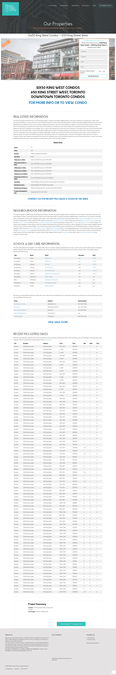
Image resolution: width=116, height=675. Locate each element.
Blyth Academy (49, 286)
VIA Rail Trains (85, 222)
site (79, 258)
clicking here (47, 340)
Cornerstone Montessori (51, 280)
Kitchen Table (32, 228)
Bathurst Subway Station (87, 220)
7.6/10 (94, 261)
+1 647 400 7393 (90, 639)
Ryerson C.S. (48, 258)
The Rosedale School (50, 283)
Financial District (82, 218)
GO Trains (75, 222)
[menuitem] (53, 5)
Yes (100, 71)
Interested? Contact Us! (71, 624)
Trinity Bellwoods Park (87, 232)
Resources (85, 5)
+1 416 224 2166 (90, 638)
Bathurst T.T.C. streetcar (58, 220)
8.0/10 (94, 273)
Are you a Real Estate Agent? (87, 72)
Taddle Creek (48, 276)
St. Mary (47, 264)
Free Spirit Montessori (20, 310)
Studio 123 (17, 307)
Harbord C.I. (48, 261)
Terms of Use (24, 668)
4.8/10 (94, 258)
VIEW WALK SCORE (58, 322)
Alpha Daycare (18, 316)
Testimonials (64, 5)
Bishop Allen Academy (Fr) (52, 273)
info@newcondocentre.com (92, 643)
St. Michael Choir (49, 270)
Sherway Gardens (56, 230)
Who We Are (53, 5)
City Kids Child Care (19, 304)
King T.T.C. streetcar (23, 222)
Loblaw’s (39, 228)
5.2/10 (94, 264)
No (104, 71)
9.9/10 (94, 270)
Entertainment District (96, 218)
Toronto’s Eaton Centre (24, 230)
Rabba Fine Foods (53, 228)
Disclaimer (16, 668)
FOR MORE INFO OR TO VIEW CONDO (58, 103)
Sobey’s (44, 228)
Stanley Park (65, 232)
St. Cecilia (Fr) (49, 267)
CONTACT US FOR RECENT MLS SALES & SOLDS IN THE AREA (58, 198)
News (94, 5)
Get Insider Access (106, 5)
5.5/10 (94, 267)
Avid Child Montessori (20, 313)
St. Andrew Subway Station (45, 222)
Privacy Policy (9, 668)
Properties (75, 5)
